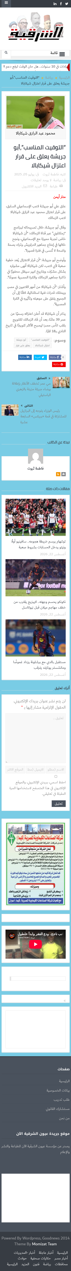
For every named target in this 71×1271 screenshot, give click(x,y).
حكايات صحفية (40, 1258)
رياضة (57, 180)
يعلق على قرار (23, 345)
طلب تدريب (62, 1100)
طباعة (54, 186)
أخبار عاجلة (46, 1253)
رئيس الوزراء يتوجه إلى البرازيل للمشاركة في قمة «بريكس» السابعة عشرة (43, 416)
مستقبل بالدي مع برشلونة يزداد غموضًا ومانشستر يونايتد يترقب (39, 665)
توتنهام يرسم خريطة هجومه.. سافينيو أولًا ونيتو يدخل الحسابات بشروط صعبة (38, 544)
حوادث (22, 1258)
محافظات (61, 1264)
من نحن (64, 1118)
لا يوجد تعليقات (41, 180)
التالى (28, 405)
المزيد (25, 1264)
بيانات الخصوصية (58, 1091)
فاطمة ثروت (51, 174)
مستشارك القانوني (58, 1109)
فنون (36, 1264)
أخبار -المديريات (24, 1253)
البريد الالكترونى (31, 186)
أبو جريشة (21, 340)
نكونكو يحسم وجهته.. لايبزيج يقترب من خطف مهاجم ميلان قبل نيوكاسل (40, 605)
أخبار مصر (61, 1258)
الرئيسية (64, 1081)
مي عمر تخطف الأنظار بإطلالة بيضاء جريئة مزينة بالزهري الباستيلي (31, 389)
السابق (42, 378)
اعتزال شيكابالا (42, 345)
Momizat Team (44, 1244)
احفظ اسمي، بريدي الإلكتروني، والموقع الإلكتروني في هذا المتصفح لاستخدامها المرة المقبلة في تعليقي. (37, 788)
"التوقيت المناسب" (40, 340)
